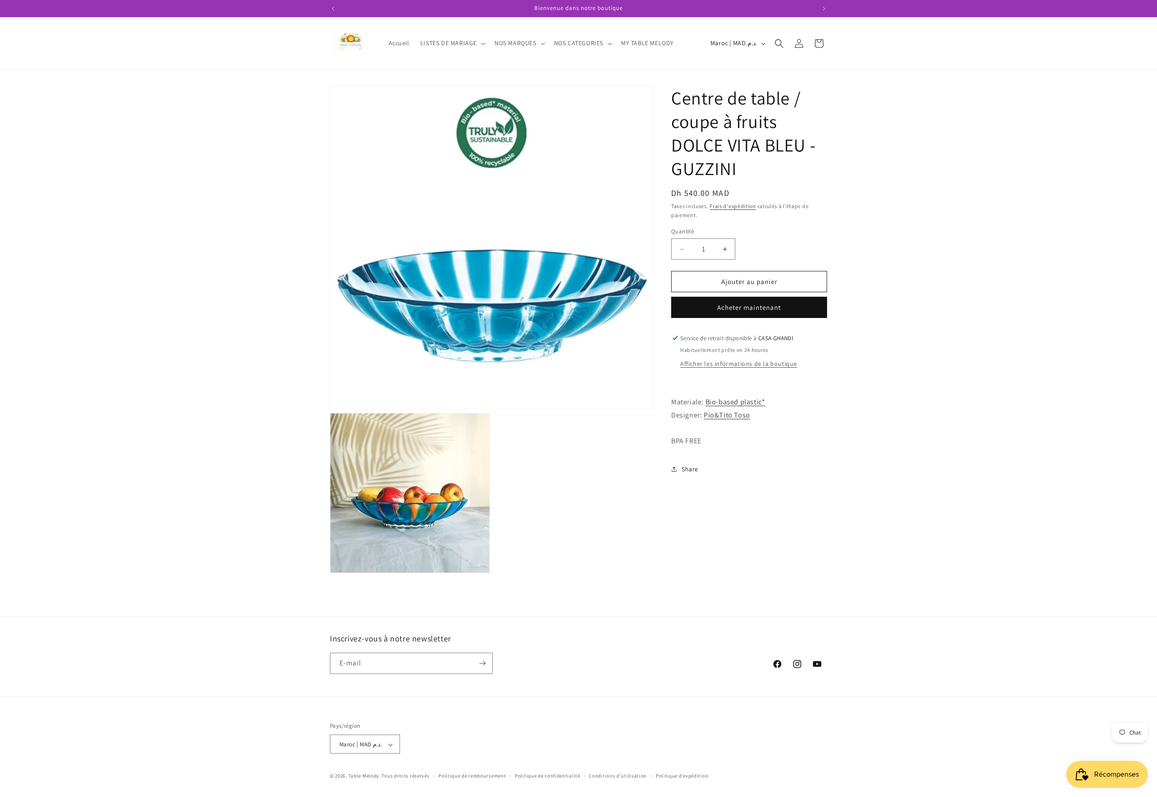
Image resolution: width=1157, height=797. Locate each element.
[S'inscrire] (482, 663)
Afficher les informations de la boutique (738, 364)
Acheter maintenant (749, 307)
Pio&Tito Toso (727, 415)
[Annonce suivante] (824, 8)
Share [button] (690, 469)
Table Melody (363, 776)
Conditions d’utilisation (618, 776)
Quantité (682, 231)
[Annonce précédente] (333, 8)
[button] (452, 42)
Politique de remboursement (472, 776)
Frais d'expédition (733, 206)
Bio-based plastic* (735, 402)
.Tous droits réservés (405, 776)
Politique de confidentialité (547, 776)
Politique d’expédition (682, 776)
